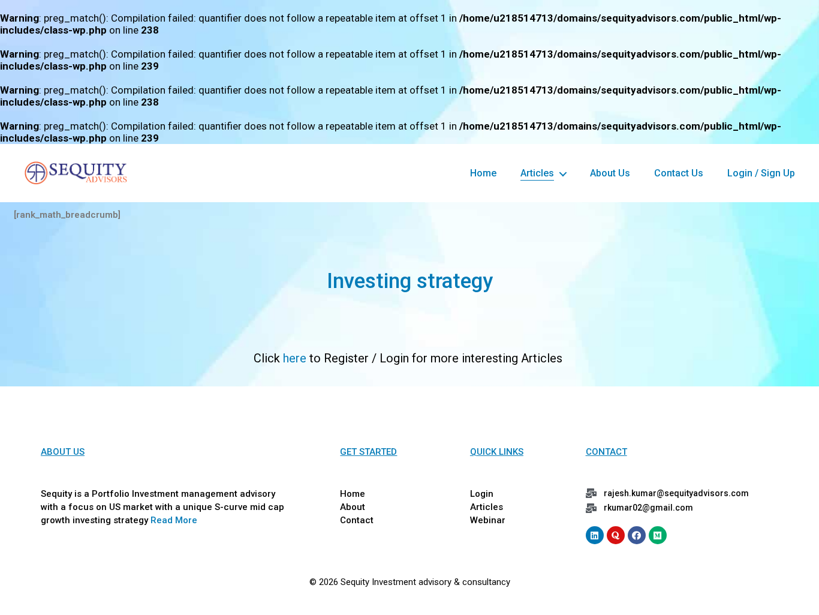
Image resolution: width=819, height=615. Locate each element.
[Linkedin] (595, 535)
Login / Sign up (761, 173)
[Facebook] (637, 535)
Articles (537, 173)
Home (483, 173)
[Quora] (616, 535)
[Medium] (658, 535)
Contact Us (678, 173)
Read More (173, 520)
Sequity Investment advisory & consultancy (425, 582)
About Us (610, 173)
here (294, 358)
